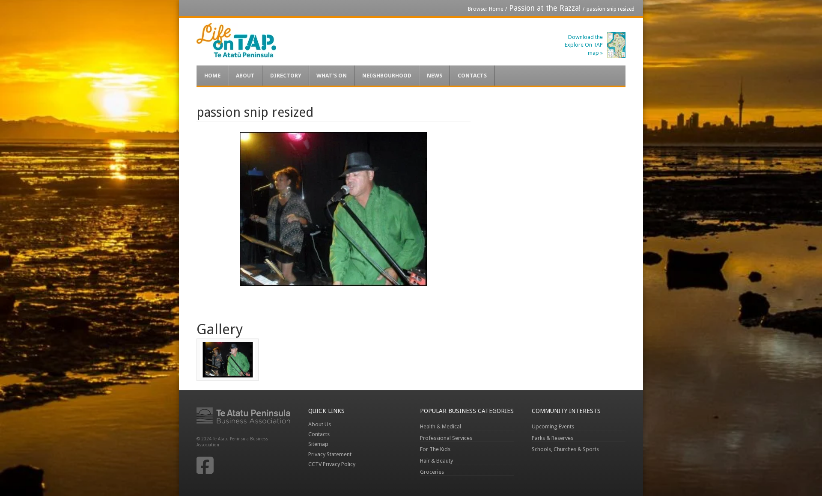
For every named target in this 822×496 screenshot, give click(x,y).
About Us (319, 424)
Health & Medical (440, 426)
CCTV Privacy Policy (331, 464)
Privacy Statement (329, 454)
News (434, 75)
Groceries (432, 472)
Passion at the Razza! (545, 8)
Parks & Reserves (552, 438)
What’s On (331, 75)
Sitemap (318, 444)
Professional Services (446, 438)
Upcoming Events (553, 426)
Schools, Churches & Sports (565, 449)
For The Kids (435, 449)
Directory (285, 75)
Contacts (472, 75)
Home (496, 9)
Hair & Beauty (436, 460)
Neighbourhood (386, 75)
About (245, 75)
